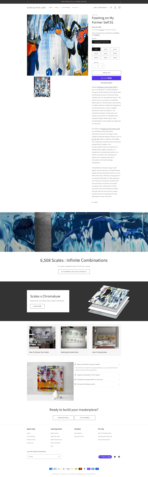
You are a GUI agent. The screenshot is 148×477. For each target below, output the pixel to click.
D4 (98, 139)
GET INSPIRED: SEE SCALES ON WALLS (74, 272)
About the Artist (55, 436)
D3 (95, 139)
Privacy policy (63, 474)
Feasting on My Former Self (106, 87)
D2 (93, 139)
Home (28, 433)
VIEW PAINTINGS (63, 418)
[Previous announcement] (27, 2)
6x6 (96, 49)
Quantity (96, 62)
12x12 (115, 49)
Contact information (90, 474)
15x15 (96, 53)
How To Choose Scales (104, 433)
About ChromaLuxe (56, 439)
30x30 (106, 57)
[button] (57, 7)
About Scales (54, 433)
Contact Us (30, 443)
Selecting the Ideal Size (105, 436)
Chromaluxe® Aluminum (101, 42)
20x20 (115, 53)
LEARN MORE (37, 306)
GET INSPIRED (85, 418)
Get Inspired (78, 433)
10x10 (105, 49)
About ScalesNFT (56, 443)
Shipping (101, 30)
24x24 (96, 57)
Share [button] (95, 202)
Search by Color (79, 436)
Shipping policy (81, 474)
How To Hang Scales (104, 439)
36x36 (115, 57)
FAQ (52, 446)
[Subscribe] (59, 456)
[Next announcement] (121, 2)
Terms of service (72, 474)
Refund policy (56, 474)
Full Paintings (31, 436)
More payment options (106, 82)
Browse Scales (31, 439)
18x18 (105, 53)
